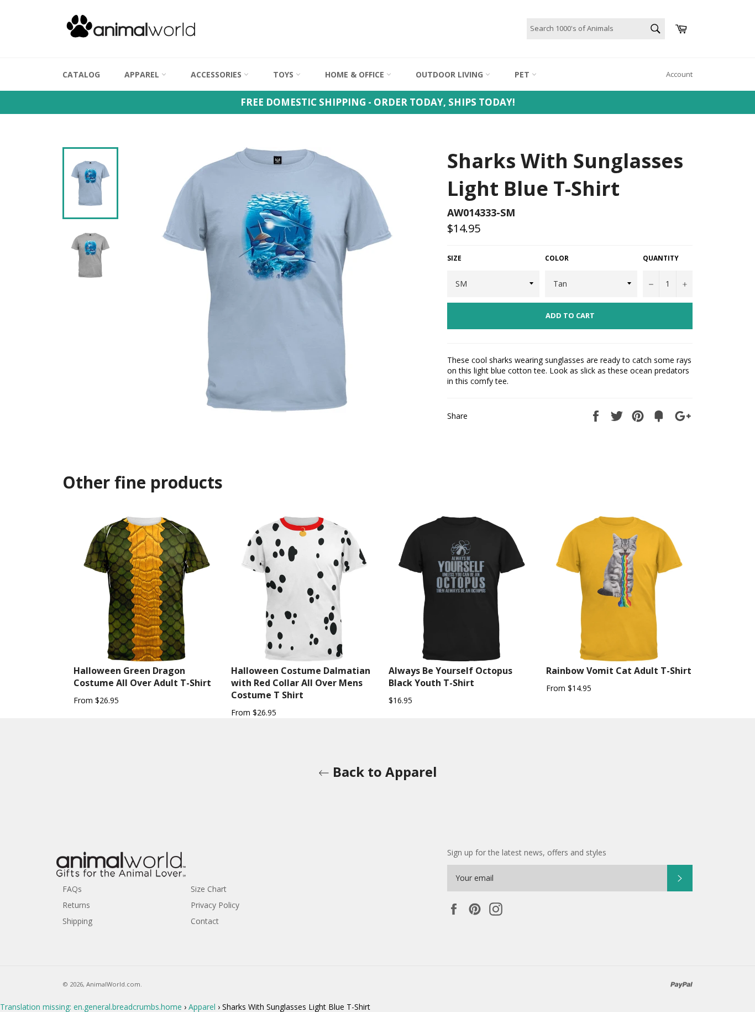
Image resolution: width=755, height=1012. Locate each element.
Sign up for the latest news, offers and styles (526, 852)
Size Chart (209, 889)
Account (679, 74)
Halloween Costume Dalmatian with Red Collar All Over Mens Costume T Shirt (300, 683)
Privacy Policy (215, 905)
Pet (523, 74)
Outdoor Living (450, 74)
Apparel (142, 74)
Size (454, 258)
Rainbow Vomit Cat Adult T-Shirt (618, 671)
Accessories (217, 74)
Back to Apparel (383, 771)
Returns (76, 905)
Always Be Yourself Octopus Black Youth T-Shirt (450, 677)
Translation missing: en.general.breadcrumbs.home (91, 1006)
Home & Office (355, 74)
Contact (205, 921)
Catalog (81, 74)
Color (557, 258)
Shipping (77, 921)
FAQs (72, 889)
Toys (284, 74)
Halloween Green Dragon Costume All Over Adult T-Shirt (142, 677)
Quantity (661, 258)
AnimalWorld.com (113, 984)
